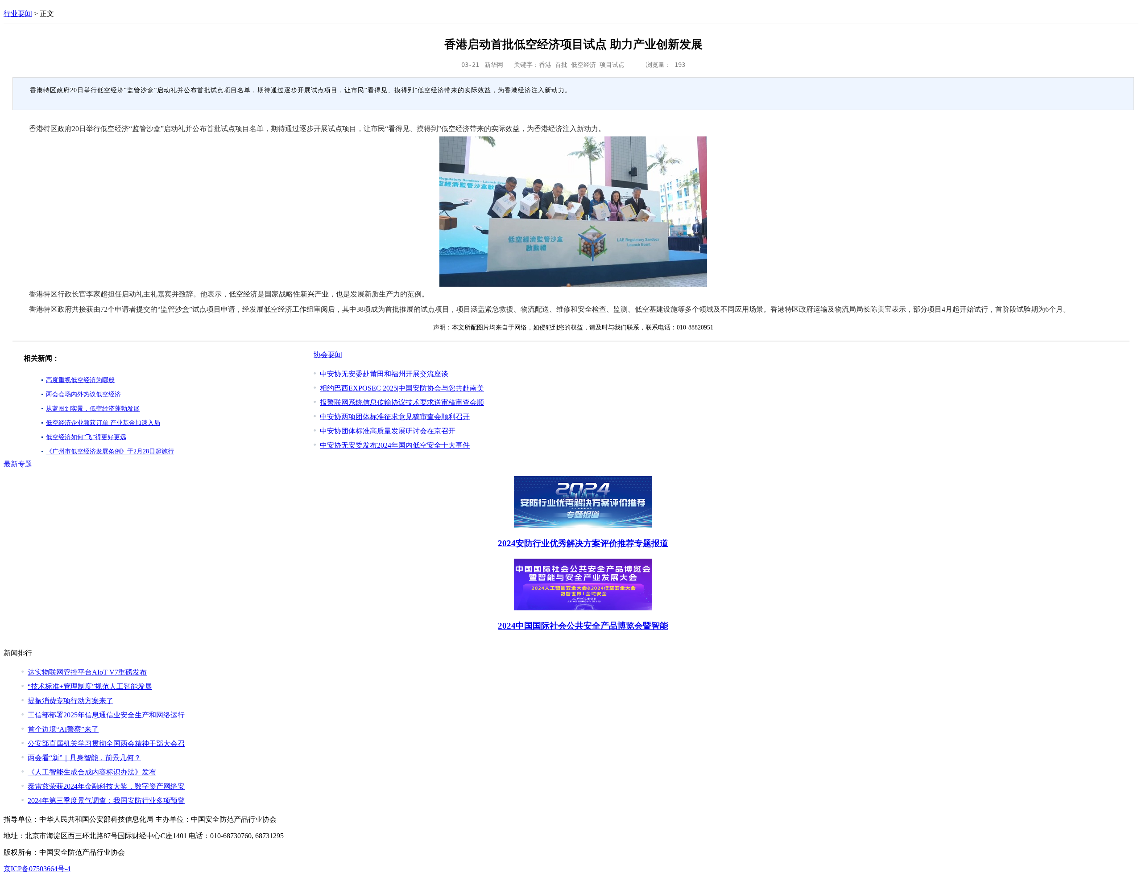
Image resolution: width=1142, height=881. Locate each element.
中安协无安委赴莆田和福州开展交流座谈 (384, 374)
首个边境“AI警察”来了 (63, 729)
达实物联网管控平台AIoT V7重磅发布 (87, 672)
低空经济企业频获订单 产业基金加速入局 (103, 423)
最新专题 (18, 464)
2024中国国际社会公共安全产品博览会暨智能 (583, 625)
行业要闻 (18, 13)
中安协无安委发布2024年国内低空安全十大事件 (395, 445)
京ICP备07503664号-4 (37, 869)
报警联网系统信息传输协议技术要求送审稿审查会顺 (402, 402)
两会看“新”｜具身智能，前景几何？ (84, 758)
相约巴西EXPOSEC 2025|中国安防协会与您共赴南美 (402, 388)
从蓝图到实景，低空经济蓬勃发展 (93, 408)
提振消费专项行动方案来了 (70, 700)
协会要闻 (328, 354)
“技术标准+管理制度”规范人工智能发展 (90, 686)
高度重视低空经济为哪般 (80, 380)
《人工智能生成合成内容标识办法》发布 (92, 772)
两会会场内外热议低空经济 (83, 394)
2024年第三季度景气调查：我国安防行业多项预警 (106, 800)
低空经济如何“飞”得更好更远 (86, 437)
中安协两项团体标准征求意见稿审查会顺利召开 (395, 416)
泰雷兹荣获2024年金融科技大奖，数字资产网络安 (106, 786)
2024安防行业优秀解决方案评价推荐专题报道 (583, 543)
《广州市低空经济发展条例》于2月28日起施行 (110, 451)
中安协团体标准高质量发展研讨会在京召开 (387, 431)
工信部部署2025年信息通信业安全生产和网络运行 (106, 715)
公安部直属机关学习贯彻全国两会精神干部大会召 (106, 743)
